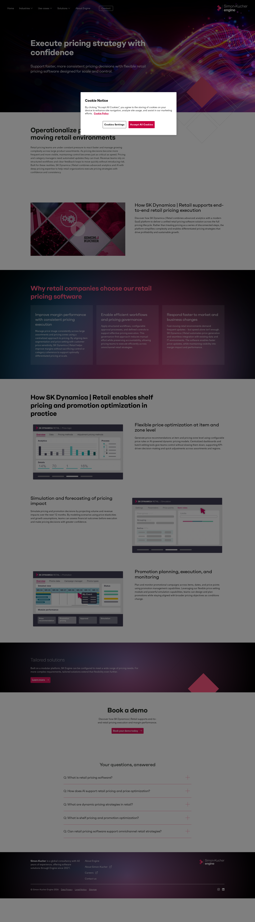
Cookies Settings (114, 124)
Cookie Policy (101, 113)
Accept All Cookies (141, 124)
